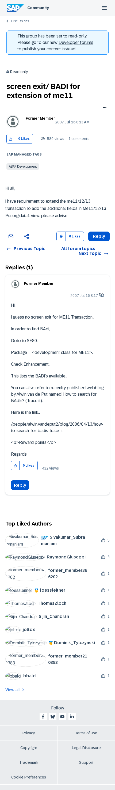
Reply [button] (99, 236)
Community (38, 8)
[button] (11, 138)
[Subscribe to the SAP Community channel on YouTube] (62, 717)
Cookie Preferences (28, 777)
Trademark (28, 762)
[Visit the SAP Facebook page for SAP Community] (43, 717)
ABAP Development (23, 166)
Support (86, 762)
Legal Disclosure (86, 748)
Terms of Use (86, 733)
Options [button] (103, 108)
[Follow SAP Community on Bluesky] (53, 717)
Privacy (28, 733)
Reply (20, 485)
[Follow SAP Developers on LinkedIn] (72, 717)
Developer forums (76, 42)
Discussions (20, 21)
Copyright (28, 748)
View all (12, 689)
